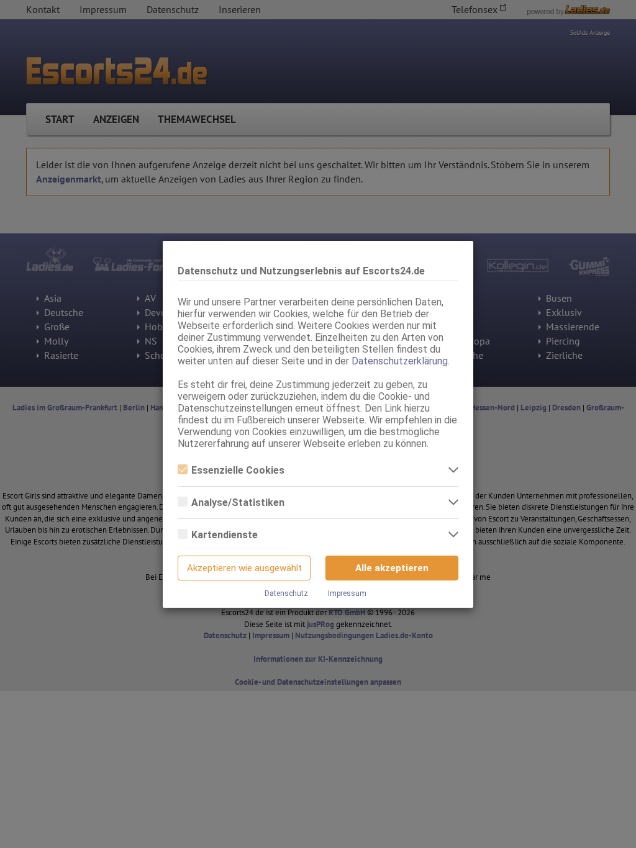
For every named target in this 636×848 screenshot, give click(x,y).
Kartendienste (224, 535)
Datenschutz (286, 593)
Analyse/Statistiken (237, 502)
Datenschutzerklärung (400, 361)
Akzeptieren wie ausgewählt (244, 568)
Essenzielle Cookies (237, 470)
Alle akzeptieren (392, 568)
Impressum (347, 593)
